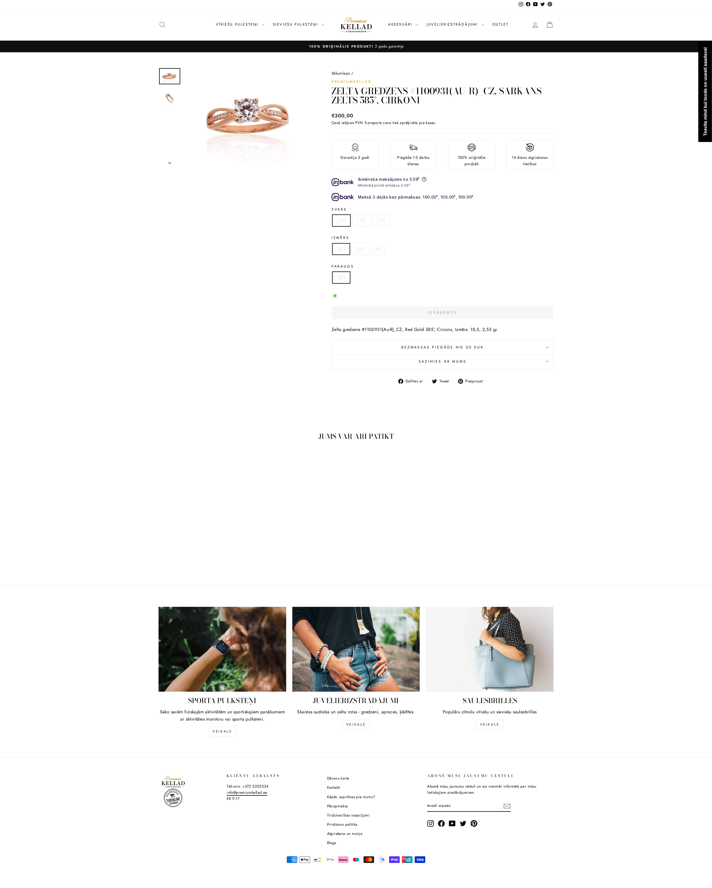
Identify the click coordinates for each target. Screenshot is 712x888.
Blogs (331, 842)
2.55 (341, 220)
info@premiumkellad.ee (247, 792)
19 (377, 249)
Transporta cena (377, 122)
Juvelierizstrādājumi (453, 24)
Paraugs (343, 266)
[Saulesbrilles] (489, 649)
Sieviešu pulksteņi (296, 24)
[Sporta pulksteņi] (222, 649)
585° (341, 277)
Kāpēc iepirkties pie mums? (351, 797)
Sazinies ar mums (442, 361)
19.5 (360, 249)
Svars (339, 209)
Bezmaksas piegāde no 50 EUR (442, 347)
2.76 (381, 220)
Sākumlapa (341, 73)
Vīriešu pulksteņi (238, 24)
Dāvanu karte (338, 778)
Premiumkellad (352, 81)
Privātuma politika (342, 824)
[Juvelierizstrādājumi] (356, 649)
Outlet (500, 24)
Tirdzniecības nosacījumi (348, 815)
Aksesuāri (401, 24)
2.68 (361, 220)
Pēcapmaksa (337, 806)
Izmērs (340, 237)
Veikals (222, 731)
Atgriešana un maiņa (345, 833)
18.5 (341, 249)
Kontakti (333, 787)
